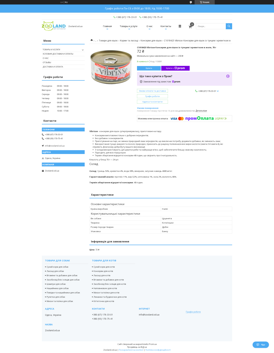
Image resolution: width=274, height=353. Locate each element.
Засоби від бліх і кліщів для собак (63, 279)
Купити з (170, 68)
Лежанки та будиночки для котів (110, 296)
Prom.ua (153, 344)
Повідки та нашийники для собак (63, 292)
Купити (149, 68)
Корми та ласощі (129, 40)
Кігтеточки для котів (104, 301)
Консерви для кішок (151, 40)
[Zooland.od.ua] (54, 26)
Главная (107, 26)
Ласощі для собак (55, 271)
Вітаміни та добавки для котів (109, 279)
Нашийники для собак (58, 288)
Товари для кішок (108, 40)
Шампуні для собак (56, 284)
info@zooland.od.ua (55, 145)
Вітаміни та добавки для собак (62, 275)
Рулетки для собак (56, 296)
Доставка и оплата (53, 66)
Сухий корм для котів (104, 266)
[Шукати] (229, 26)
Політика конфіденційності (158, 350)
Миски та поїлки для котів (106, 292)
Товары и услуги (128, 26)
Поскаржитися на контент (131, 350)
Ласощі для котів (102, 275)
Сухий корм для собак (57, 266)
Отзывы (47, 62)
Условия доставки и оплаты (58, 53)
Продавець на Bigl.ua (137, 347)
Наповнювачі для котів (105, 288)
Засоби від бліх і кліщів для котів (110, 284)
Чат (263, 344)
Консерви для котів (103, 271)
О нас (150, 26)
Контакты (165, 26)
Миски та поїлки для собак (60, 301)
